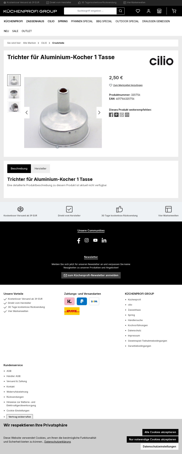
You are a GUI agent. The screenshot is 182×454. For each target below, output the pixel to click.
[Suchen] (120, 11)
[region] (55, 112)
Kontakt (11, 386)
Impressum (134, 335)
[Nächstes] (99, 112)
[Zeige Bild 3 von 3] (68, 146)
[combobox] (90, 11)
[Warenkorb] (174, 11)
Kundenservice (13, 365)
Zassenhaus (134, 310)
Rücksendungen (15, 397)
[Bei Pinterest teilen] (116, 114)
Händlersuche (135, 320)
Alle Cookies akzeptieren (160, 432)
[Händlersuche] (159, 11)
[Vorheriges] (27, 112)
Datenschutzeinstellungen (159, 446)
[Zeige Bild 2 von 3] (63, 146)
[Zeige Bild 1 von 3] (57, 146)
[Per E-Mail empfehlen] (127, 114)
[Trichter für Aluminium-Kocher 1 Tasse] (63, 112)
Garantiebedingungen (139, 346)
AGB (9, 371)
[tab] (19, 168)
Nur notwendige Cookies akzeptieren (152, 439)
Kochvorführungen (138, 325)
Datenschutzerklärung (57, 441)
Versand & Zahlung (17, 381)
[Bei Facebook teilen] (111, 114)
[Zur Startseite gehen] (30, 11)
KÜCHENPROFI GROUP (139, 293)
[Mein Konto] (148, 11)
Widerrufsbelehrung (17, 391)
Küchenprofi (134, 299)
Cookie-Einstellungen (18, 410)
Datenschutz (134, 330)
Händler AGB (13, 376)
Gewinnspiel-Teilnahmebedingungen (147, 340)
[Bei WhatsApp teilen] (121, 114)
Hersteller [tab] (40, 168)
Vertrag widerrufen (20, 416)
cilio (130, 304)
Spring (131, 315)
